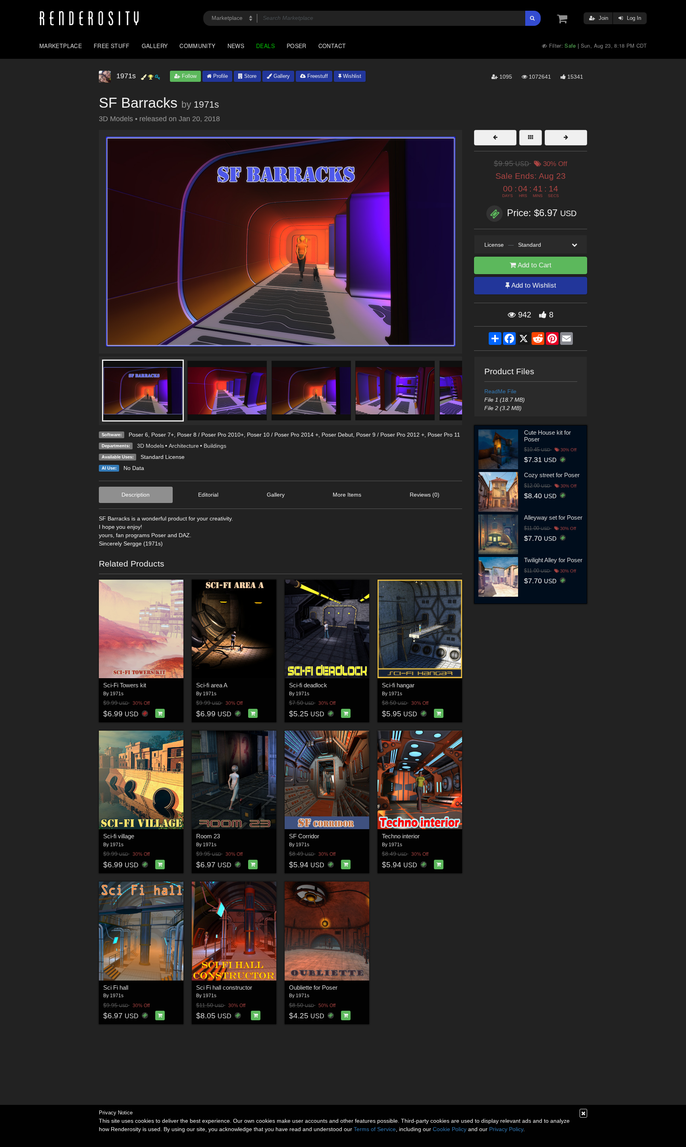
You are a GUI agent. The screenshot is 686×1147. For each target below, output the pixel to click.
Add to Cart (533, 265)
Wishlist (351, 76)
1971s (206, 104)
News (235, 46)
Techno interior (401, 836)
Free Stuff (112, 46)
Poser (296, 46)
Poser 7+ (162, 434)
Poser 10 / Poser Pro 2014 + (282, 434)
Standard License (163, 457)
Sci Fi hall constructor (224, 987)
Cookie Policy (449, 1129)
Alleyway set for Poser (553, 517)
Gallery (155, 46)
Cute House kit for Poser (547, 436)
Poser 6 (138, 434)
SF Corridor (304, 836)
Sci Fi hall (115, 987)
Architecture (184, 446)
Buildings (215, 446)
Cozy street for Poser (552, 475)
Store (249, 76)
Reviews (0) (424, 494)
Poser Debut (337, 434)
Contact (332, 46)
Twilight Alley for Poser (553, 560)
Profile (220, 76)
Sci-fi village (118, 836)
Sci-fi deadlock (308, 685)
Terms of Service (375, 1129)
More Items (347, 494)
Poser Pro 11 (444, 434)
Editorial (208, 494)
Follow (188, 76)
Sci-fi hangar (398, 685)
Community (197, 46)
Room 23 (208, 836)
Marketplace (60, 46)
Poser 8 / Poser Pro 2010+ (210, 434)
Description (135, 494)
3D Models (150, 446)
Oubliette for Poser (313, 987)
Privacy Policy (506, 1129)
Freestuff (317, 76)
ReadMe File (500, 391)
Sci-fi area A (211, 685)
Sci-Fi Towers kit (124, 685)
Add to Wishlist (533, 285)
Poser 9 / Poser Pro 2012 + (390, 434)
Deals (265, 46)
